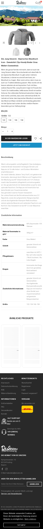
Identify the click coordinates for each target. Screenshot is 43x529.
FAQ (2, 407)
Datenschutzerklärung (9, 386)
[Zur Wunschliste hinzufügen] (35, 138)
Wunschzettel (27, 383)
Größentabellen (7, 403)
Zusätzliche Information (11, 215)
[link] (11, 354)
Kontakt (4, 414)
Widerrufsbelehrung (8, 393)
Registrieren (26, 386)
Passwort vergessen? (29, 393)
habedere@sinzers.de (12, 473)
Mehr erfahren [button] (30, 519)
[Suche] (37, 3)
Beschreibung (7, 157)
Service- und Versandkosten (11, 494)
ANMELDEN (34, 484)
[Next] (40, 43)
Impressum (5, 383)
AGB (2, 390)
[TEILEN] (40, 138)
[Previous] (35, 43)
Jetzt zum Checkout (21, 145)
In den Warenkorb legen (16, 138)
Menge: (4, 127)
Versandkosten (6, 410)
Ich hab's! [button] (21, 525)
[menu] (2, 2)
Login (24, 390)
